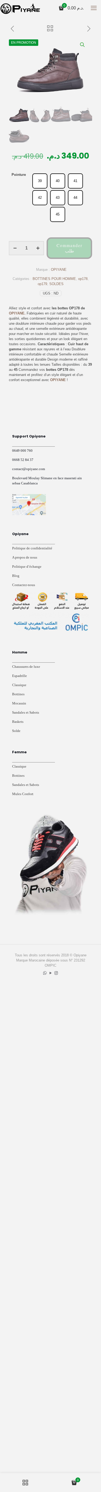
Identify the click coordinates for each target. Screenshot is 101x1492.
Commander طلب (69, 248)
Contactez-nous (23, 585)
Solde (16, 731)
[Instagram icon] (56, 973)
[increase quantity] (38, 248)
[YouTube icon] (50, 973)
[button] (82, 44)
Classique (19, 685)
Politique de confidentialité (32, 548)
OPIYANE (59, 270)
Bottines (18, 694)
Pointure (19, 175)
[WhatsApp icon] (45, 973)
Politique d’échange (26, 566)
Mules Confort (22, 794)
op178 (83, 279)
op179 (42, 284)
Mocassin (19, 703)
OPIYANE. (17, 313)
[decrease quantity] (15, 248)
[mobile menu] (93, 8)
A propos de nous (24, 557)
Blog (15, 576)
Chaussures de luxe (26, 667)
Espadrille (19, 676)
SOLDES (56, 284)
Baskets (17, 722)
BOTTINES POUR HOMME (54, 279)
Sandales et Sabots (25, 712)
